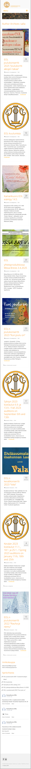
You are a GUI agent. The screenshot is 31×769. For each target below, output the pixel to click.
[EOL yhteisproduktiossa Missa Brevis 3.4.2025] (15, 242)
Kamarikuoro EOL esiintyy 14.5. (12, 684)
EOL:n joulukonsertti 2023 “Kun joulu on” (14, 690)
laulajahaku (10, 586)
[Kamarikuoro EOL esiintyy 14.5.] (15, 178)
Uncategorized (13, 72)
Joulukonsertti (9, 365)
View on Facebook (6, 703)
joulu (5, 365)
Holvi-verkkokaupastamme (9, 667)
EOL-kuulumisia (7, 682)
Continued (23, 94)
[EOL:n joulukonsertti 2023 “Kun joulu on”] (15, 311)
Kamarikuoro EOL (11, 695)
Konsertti (12, 487)
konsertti (14, 365)
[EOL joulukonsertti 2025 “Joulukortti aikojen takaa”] (15, 42)
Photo (6, 714)
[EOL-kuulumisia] (15, 116)
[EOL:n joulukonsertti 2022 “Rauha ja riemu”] (15, 602)
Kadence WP (6, 765)
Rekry (11, 420)
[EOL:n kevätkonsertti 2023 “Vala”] (15, 460)
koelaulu (6, 586)
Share (13, 703)
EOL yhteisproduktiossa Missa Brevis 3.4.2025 (16, 687)
